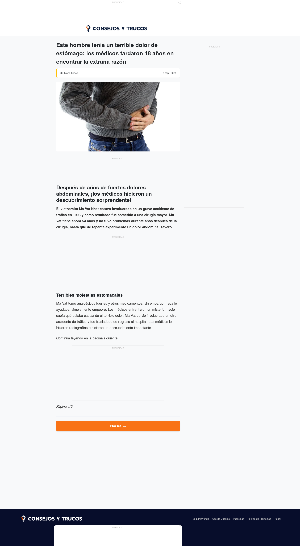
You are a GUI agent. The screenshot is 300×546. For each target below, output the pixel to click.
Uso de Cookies (221, 518)
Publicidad (238, 518)
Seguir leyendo (201, 518)
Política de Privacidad (259, 518)
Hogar (277, 518)
